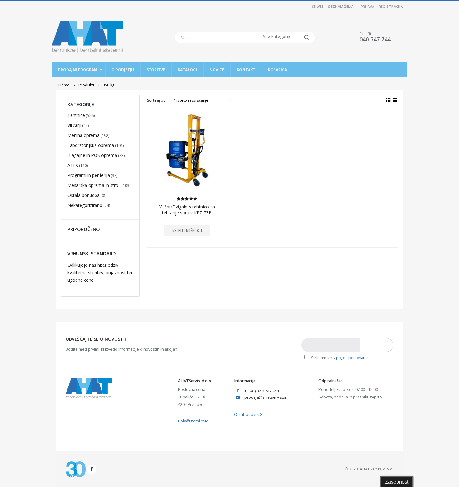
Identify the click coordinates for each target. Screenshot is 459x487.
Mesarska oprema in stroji (94, 185)
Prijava (367, 6)
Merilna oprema (83, 135)
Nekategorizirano (84, 205)
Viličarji (74, 125)
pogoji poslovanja (352, 357)
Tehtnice (76, 115)
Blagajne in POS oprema (92, 155)
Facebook (91, 469)
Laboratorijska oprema (90, 145)
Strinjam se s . (340, 357)
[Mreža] (388, 99)
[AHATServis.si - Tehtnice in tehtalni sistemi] (87, 37)
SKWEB (318, 6)
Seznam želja (340, 6)
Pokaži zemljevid (194, 421)
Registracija (391, 6)
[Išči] (306, 37)
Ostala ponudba (83, 195)
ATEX (72, 165)
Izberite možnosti (187, 230)
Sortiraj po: (157, 100)
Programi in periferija (88, 175)
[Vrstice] (395, 99)
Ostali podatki (247, 414)
